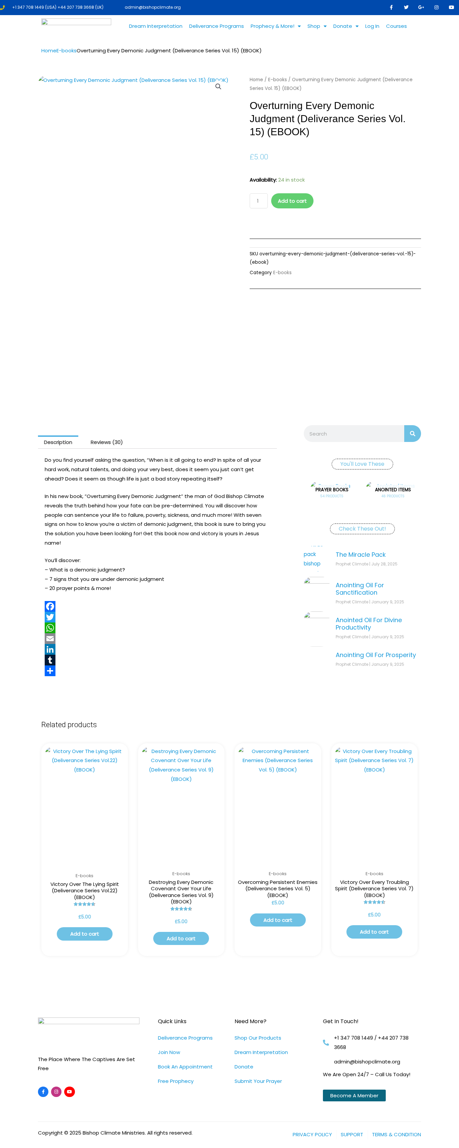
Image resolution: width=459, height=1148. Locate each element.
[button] (218, 87)
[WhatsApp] (157, 627)
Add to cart (292, 200)
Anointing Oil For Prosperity (376, 655)
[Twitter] (157, 617)
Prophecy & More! (272, 26)
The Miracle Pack (361, 554)
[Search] (412, 433)
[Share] (157, 670)
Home (48, 50)
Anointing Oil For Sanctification (360, 589)
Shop (313, 26)
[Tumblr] (157, 660)
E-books (66, 50)
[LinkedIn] (157, 649)
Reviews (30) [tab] (107, 442)
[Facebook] (157, 606)
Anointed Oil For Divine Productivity (369, 624)
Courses (396, 26)
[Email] (157, 638)
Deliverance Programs (216, 26)
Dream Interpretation (155, 26)
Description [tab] (58, 442)
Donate (342, 26)
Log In (372, 26)
